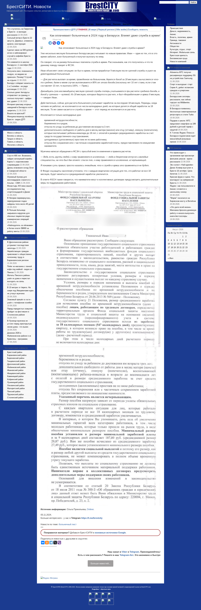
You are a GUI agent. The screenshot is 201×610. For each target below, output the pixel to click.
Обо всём (121, 29)
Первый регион (106, 29)
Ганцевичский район (16, 361)
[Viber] (54, 43)
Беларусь (46, 24)
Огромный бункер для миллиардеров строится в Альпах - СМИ (18, 180)
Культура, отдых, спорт (180, 49)
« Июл (170, 258)
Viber (124, 552)
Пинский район (13, 391)
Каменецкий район (15, 376)
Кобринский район (15, 379)
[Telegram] (50, 43)
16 (186, 244)
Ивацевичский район (16, 373)
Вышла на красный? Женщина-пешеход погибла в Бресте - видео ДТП (20, 116)
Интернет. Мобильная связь (182, 52)
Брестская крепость (179, 55)
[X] (55, 542)
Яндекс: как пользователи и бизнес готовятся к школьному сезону (182, 189)
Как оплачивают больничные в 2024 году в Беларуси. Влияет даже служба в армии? (105, 35)
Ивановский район (15, 370)
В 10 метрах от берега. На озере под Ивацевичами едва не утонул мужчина (20, 290)
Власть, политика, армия (181, 37)
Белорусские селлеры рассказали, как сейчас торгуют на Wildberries (180, 99)
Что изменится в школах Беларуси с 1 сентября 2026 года (20, 65)
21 (181, 247)
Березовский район (15, 358)
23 (186, 247)
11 (172, 244)
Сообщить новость (138, 29)
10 (169, 244)
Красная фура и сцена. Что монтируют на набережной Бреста (182, 180)
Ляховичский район (15, 385)
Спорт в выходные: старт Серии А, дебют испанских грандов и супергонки (182, 87)
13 (178, 244)
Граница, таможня (178, 40)
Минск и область (14, 133)
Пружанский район (15, 394)
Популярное (16, 24)
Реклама (117, 24)
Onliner (90, 509)
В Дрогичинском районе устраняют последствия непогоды (18, 245)
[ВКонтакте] (58, 43)
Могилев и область (15, 145)
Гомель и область (15, 142)
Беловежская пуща (178, 58)
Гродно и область (15, 139)
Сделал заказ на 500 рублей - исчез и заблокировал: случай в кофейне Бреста (20, 53)
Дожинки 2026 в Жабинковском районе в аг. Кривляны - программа (19, 336)
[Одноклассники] (62, 43)
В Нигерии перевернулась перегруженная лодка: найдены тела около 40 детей (20, 201)
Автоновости (175, 43)
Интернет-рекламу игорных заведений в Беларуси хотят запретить (20, 107)
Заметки (177, 148)
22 (183, 247)
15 (183, 244)
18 (172, 247)
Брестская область (19, 238)
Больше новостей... (100, 563)
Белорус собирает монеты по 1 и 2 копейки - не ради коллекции (20, 86)
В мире (14, 151)
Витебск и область (15, 136)
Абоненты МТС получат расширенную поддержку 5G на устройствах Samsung (183, 75)
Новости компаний (178, 61)
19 (175, 247)
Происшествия (176, 28)
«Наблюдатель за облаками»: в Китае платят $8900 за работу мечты (20, 228)
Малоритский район (16, 388)
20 (178, 247)
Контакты (127, 24)
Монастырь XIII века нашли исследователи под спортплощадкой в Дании (19, 189)
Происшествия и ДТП (64, 29)
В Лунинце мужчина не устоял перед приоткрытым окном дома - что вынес (19, 324)
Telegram (134, 552)
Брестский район (14, 352)
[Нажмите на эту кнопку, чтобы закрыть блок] (33, 24)
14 (181, 244)
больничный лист (68, 524)
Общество (57, 39)
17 (169, 247)
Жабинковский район (16, 367)
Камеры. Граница (103, 24)
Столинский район (15, 397)
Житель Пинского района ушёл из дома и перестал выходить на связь (18, 278)
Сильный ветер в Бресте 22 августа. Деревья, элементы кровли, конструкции (20, 41)
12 (175, 244)
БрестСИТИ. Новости (29, 6)
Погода (90, 24)
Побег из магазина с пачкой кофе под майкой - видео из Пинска (19, 269)
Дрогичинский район (16, 364)
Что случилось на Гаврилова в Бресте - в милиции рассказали (20, 32)
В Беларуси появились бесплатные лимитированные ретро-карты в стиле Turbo (183, 111)
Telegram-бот (126, 555)
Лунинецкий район (15, 382)
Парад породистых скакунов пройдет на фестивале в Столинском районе (20, 312)
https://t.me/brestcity (91, 518)
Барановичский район (16, 355)
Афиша (82, 24)
